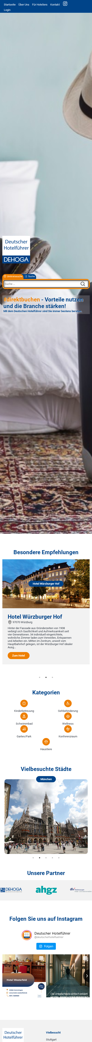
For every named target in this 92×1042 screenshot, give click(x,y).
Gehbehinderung (68, 710)
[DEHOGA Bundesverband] (15, 890)
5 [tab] (59, 858)
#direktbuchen (21, 299)
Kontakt (55, 4)
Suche (31, 276)
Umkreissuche (14, 276)
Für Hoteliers (39, 4)
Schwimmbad (24, 723)
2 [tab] (46, 677)
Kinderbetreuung (24, 710)
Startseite (10, 4)
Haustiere (46, 749)
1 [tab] (39, 677)
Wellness (68, 723)
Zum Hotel (33, 652)
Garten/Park (24, 736)
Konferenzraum (68, 736)
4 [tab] (52, 858)
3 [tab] (52, 677)
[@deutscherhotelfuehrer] (26, 935)
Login (7, 9)
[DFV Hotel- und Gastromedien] (76, 890)
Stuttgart (51, 1039)
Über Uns (23, 4)
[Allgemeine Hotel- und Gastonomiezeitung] (46, 890)
